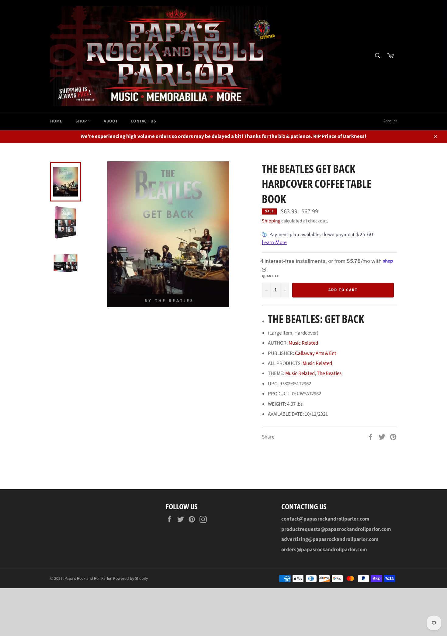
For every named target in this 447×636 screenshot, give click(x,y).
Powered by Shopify (130, 578)
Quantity (270, 276)
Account (390, 121)
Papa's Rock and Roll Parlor (87, 578)
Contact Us (143, 121)
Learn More (274, 242)
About (111, 121)
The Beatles (329, 373)
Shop (81, 121)
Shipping (271, 221)
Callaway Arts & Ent (315, 353)
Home (56, 121)
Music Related (303, 343)
